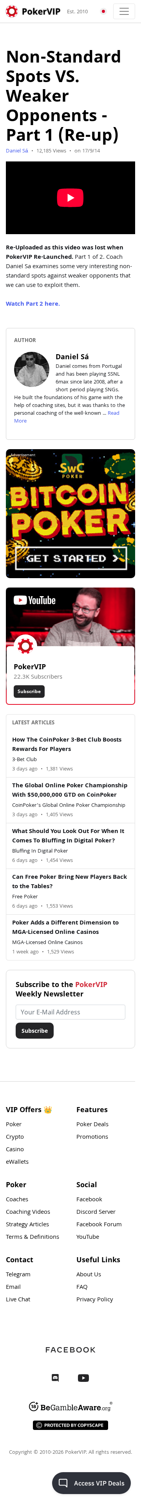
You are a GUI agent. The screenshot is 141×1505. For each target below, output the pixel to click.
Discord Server (96, 1212)
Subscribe (29, 691)
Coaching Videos (28, 1212)
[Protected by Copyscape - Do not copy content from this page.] (70, 1425)
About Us (88, 1275)
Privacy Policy (94, 1300)
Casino (15, 1150)
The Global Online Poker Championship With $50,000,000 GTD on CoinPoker (69, 791)
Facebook (89, 1200)
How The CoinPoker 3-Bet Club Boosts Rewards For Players (66, 745)
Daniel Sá (18, 151)
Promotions (92, 1137)
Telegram (18, 1275)
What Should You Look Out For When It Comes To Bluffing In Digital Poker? (68, 836)
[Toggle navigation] (124, 11)
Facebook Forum (99, 1225)
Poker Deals (92, 1125)
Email (13, 1287)
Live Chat (18, 1300)
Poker (14, 1125)
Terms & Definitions (32, 1237)
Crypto (15, 1137)
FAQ (82, 1287)
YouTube (87, 1237)
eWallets (17, 1162)
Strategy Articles (27, 1225)
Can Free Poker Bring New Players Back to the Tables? (69, 882)
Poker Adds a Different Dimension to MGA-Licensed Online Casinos (65, 928)
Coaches (17, 1200)
